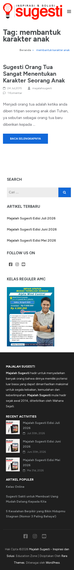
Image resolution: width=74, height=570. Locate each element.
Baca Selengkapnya (25, 138)
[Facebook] (10, 265)
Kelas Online (15, 487)
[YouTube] (23, 265)
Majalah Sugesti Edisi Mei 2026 (31, 240)
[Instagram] (17, 265)
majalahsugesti (42, 88)
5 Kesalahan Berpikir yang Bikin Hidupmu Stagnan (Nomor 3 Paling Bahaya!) (35, 514)
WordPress (53, 562)
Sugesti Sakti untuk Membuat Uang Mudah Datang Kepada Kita (32, 499)
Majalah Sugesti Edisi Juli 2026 (31, 218)
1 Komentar (15, 93)
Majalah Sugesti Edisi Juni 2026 (32, 229)
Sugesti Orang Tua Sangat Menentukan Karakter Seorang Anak (34, 73)
